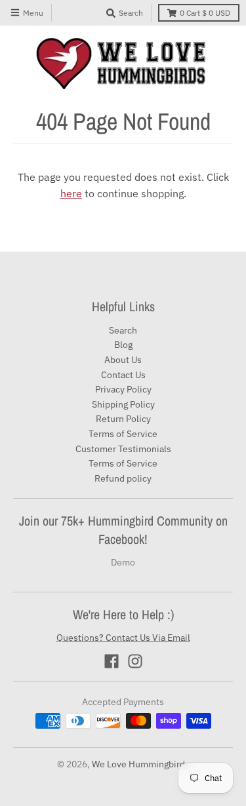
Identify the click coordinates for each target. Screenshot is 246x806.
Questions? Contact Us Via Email (123, 637)
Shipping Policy (123, 404)
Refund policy (123, 478)
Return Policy (123, 419)
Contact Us (123, 375)
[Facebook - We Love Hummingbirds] (111, 661)
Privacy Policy (123, 389)
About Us (123, 360)
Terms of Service (123, 434)
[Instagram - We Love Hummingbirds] (135, 661)
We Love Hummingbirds (141, 764)
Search (123, 330)
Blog (123, 345)
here (71, 193)
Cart (205, 13)
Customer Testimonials (123, 449)
